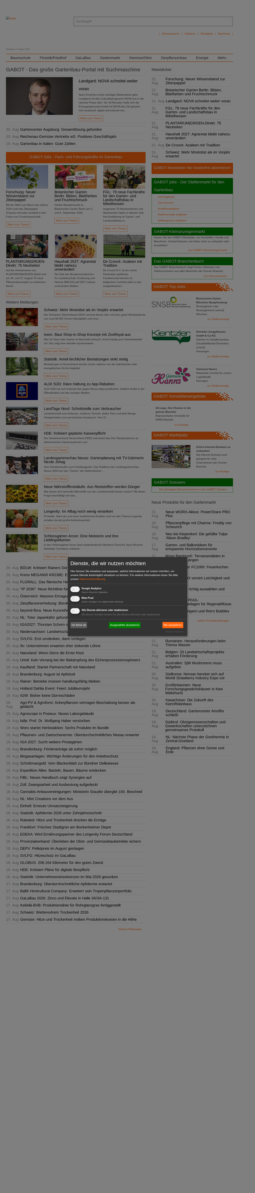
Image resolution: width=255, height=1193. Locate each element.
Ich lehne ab (78, 624)
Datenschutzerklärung (92, 578)
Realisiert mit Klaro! (174, 632)
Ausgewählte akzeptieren (125, 624)
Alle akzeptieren (172, 624)
